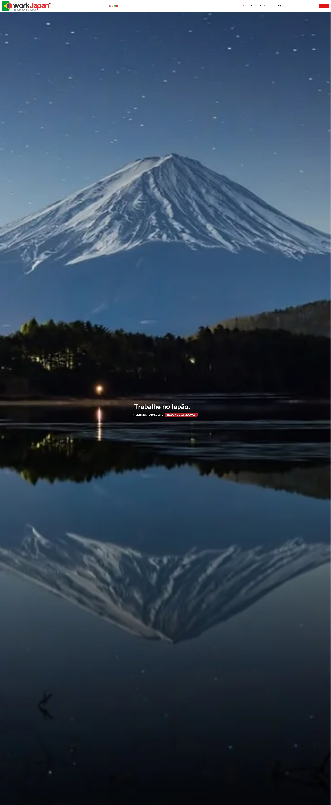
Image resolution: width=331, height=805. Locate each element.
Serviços (254, 6)
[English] (110, 6)
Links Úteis (264, 6)
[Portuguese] (115, 6)
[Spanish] (117, 6)
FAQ (279, 6)
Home (245, 6)
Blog (273, 6)
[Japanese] (112, 6)
